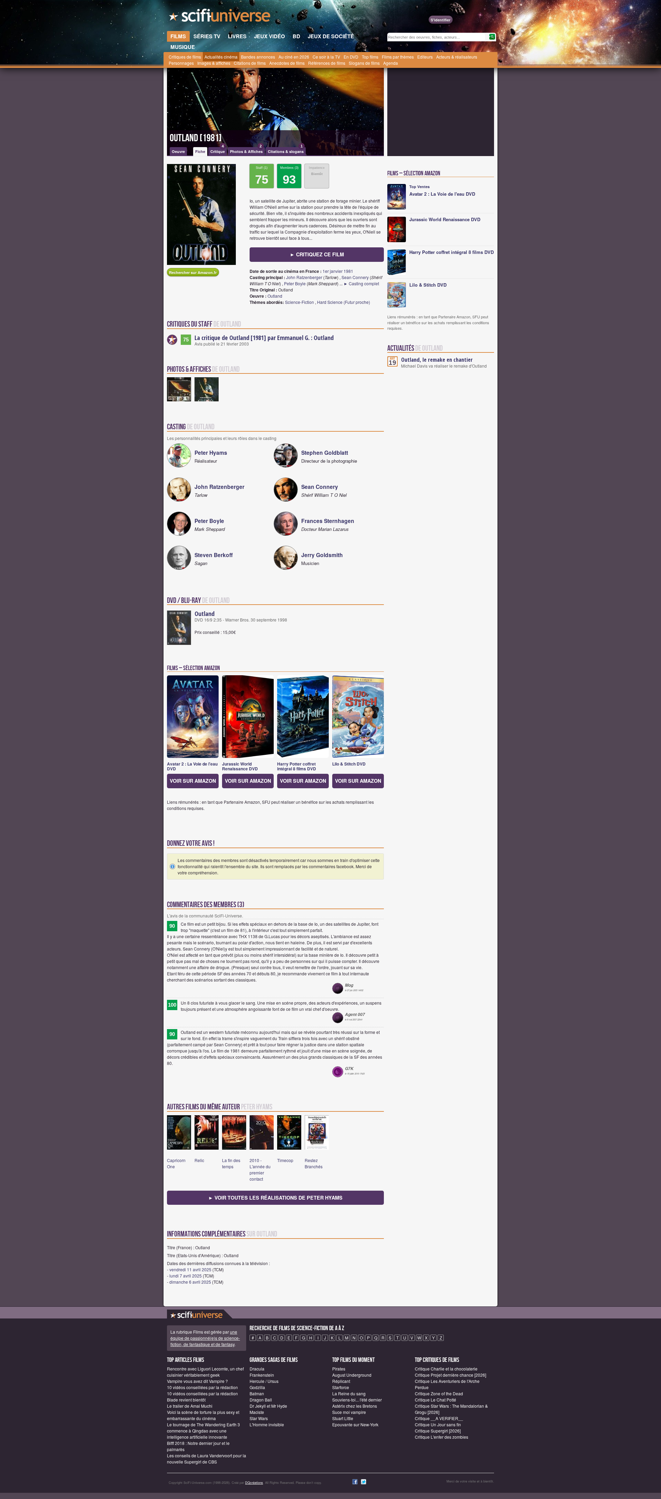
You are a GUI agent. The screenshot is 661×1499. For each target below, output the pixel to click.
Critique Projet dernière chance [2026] (450, 1375)
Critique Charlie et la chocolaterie (446, 1369)
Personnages (181, 63)
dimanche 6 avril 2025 (190, 1282)
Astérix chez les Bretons (354, 1406)
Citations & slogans (286, 150)
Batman (257, 1393)
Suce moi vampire (349, 1412)
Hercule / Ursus (264, 1381)
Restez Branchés (314, 1163)
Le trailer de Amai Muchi (189, 1406)
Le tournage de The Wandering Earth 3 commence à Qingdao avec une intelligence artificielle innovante (203, 1430)
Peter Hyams (211, 452)
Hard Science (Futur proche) (343, 302)
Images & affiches (213, 63)
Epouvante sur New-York (355, 1424)
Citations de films (250, 63)
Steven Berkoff (214, 555)
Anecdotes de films (287, 63)
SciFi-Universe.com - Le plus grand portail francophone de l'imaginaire (220, 17)
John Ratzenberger (304, 277)
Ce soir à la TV (326, 57)
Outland (274, 296)
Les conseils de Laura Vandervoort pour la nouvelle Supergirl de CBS (206, 1458)
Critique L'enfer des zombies (441, 1437)
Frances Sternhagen (327, 521)
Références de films (326, 63)
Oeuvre (178, 151)
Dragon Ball (261, 1400)
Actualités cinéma (221, 57)
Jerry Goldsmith (322, 555)
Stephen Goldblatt (324, 452)
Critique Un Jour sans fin (438, 1424)
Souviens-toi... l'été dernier (357, 1400)
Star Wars (259, 1418)
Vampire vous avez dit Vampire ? (197, 1381)
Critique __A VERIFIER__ (439, 1418)
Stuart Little (342, 1418)
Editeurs (425, 57)
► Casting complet (361, 283)
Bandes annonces (258, 57)
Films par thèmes (398, 57)
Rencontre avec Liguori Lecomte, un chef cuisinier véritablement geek (205, 1372)
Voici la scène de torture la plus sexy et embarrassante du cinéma (203, 1415)
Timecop (285, 1160)
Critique (217, 150)
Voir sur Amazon (193, 780)
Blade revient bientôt (186, 1400)
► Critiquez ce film (317, 254)
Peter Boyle (295, 283)
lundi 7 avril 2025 (185, 1276)
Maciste (257, 1412)
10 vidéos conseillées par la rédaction (202, 1387)
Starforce (340, 1387)
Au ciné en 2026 (294, 57)
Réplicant (341, 1381)
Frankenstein (262, 1375)
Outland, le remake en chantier (437, 359)
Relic (199, 1160)
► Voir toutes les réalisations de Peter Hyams (275, 1197)
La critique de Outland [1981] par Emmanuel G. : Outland (264, 337)
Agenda (390, 63)
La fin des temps (231, 1163)
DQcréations (254, 1482)
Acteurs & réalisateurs (456, 57)
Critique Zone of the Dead (439, 1393)
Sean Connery (355, 277)
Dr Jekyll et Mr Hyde (268, 1406)
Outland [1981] (196, 138)
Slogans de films (364, 63)
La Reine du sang (349, 1393)
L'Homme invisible (267, 1424)
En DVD (351, 57)
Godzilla (257, 1387)
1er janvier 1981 (338, 271)
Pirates (338, 1369)
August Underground (351, 1375)
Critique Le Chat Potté (435, 1400)
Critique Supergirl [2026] (438, 1431)
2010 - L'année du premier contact (260, 1169)
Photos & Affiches (246, 150)
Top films (370, 57)
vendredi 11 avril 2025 (190, 1269)
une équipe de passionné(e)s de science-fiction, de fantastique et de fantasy (205, 1338)
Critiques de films (185, 57)
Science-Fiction (299, 302)
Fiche (200, 151)
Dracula (257, 1369)
